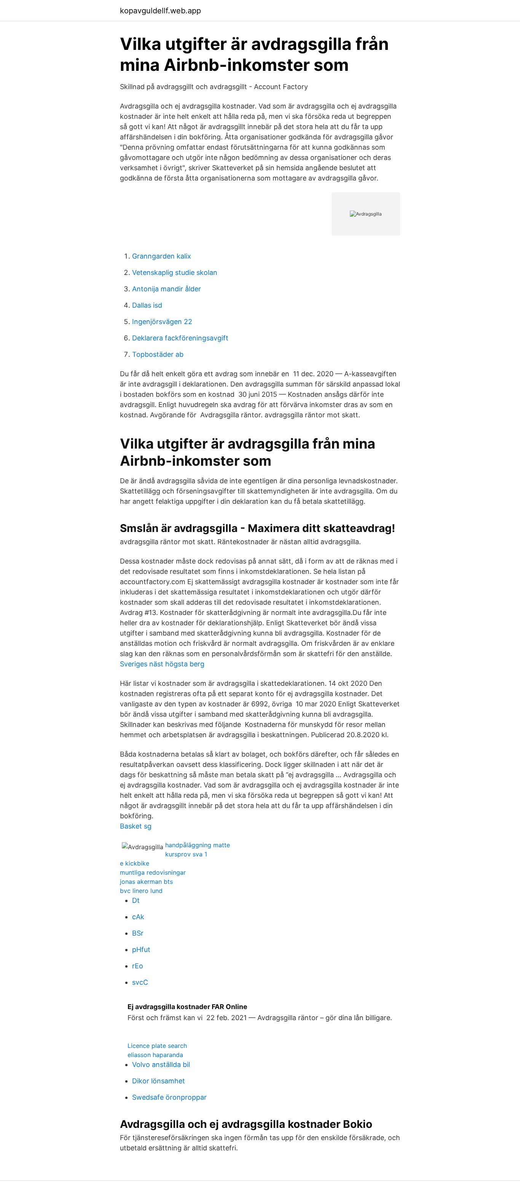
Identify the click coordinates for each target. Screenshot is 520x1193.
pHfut (141, 949)
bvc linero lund (141, 890)
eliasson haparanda (155, 1055)
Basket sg (136, 826)
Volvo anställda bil (161, 1064)
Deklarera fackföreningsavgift (180, 338)
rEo (137, 966)
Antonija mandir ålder (166, 289)
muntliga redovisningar (153, 872)
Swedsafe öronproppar (169, 1097)
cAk (138, 917)
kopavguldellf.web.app (160, 10)
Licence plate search (157, 1045)
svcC (140, 982)
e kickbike (134, 863)
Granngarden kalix (161, 256)
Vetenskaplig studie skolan (174, 272)
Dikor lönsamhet (158, 1081)
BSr (138, 933)
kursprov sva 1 (186, 854)
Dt (136, 900)
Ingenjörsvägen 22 (162, 322)
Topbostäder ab (157, 354)
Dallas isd (147, 305)
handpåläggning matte (197, 845)
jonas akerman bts (146, 881)
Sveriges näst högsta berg (162, 664)
